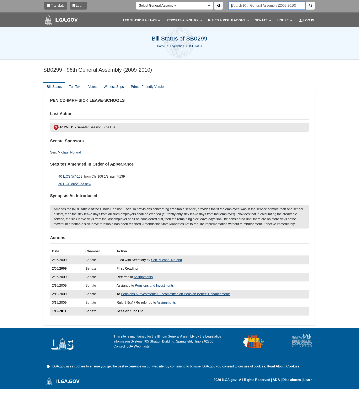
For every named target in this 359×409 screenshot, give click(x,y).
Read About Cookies (283, 366)
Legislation (177, 46)
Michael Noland (69, 152)
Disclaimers (291, 380)
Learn (307, 380)
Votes (92, 86)
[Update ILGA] (218, 6)
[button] (138, 20)
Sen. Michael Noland (166, 260)
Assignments (143, 277)
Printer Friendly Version (148, 86)
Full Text (75, 86)
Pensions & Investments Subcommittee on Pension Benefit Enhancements (175, 294)
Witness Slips (114, 86)
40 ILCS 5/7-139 (70, 176)
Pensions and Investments (154, 285)
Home (161, 46)
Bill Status (54, 86)
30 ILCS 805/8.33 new (74, 184)
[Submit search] (310, 6)
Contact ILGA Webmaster (132, 346)
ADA (277, 380)
